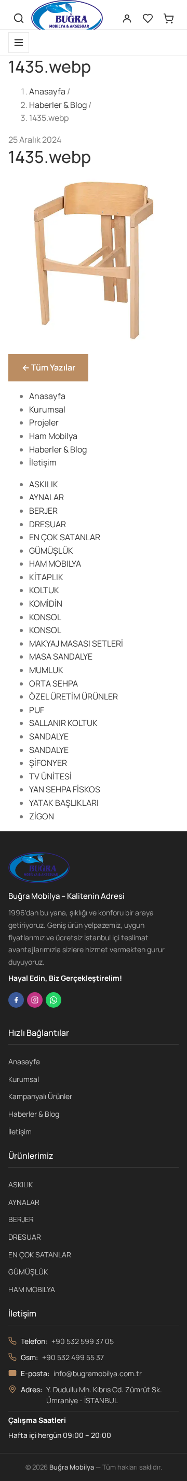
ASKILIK (43, 484)
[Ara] (18, 18)
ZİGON (41, 816)
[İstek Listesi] (147, 18)
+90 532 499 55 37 (73, 1357)
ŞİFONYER (48, 763)
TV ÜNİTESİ (50, 776)
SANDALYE (49, 736)
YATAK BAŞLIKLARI (64, 802)
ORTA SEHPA (53, 683)
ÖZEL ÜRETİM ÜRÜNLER (73, 696)
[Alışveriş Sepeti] (168, 18)
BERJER (43, 510)
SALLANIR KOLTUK (63, 723)
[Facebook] (16, 1000)
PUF (36, 710)
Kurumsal (47, 409)
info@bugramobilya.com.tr (98, 1373)
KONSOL (45, 617)
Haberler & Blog (58, 105)
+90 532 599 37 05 (82, 1341)
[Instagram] (35, 1000)
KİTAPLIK (46, 577)
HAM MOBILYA (55, 563)
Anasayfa (47, 91)
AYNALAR (46, 497)
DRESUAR (47, 524)
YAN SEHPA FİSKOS (64, 789)
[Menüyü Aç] (18, 42)
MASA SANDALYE (60, 656)
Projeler (44, 422)
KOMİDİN (45, 603)
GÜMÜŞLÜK (51, 550)
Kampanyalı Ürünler (40, 1096)
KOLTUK (44, 590)
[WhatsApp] (53, 1000)
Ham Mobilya (53, 436)
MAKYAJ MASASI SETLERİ (76, 643)
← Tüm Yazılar (48, 367)
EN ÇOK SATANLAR (64, 537)
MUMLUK (46, 670)
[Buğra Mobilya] (67, 18)
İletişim (43, 462)
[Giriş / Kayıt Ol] (126, 18)
